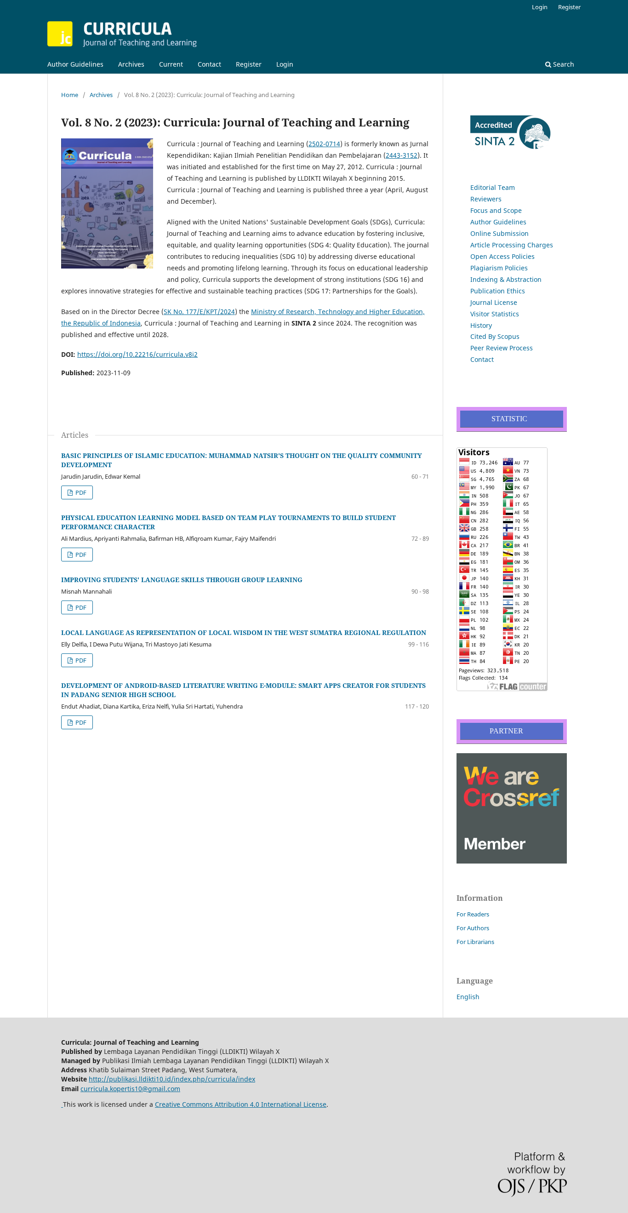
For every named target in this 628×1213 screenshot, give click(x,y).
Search (562, 64)
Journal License (493, 302)
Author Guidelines (75, 64)
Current (171, 64)
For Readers (473, 914)
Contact (209, 64)
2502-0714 (324, 143)
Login (284, 64)
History (481, 325)
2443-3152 (401, 155)
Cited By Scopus (495, 336)
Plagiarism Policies (499, 267)
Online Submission (499, 233)
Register (249, 64)
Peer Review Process (501, 347)
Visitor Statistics (494, 313)
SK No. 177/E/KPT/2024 (199, 311)
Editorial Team (492, 187)
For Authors (473, 928)
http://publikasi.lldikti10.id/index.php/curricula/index (172, 1079)
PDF (80, 492)
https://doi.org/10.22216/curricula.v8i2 (137, 354)
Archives (131, 64)
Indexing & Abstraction (506, 279)
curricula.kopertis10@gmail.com (130, 1088)
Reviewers (486, 199)
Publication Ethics (497, 290)
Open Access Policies (502, 256)
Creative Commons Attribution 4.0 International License (240, 1104)
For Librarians (475, 942)
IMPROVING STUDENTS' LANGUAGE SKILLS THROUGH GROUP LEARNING (182, 579)
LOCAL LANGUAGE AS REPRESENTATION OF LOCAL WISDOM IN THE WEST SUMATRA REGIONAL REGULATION (243, 632)
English (468, 996)
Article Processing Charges (511, 244)
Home (69, 95)
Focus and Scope (496, 210)
